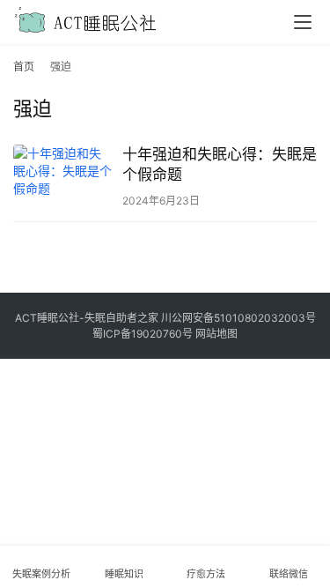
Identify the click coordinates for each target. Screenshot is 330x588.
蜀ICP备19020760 (137, 333)
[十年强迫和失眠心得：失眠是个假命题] (63, 176)
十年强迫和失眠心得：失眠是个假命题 (219, 164)
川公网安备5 (190, 317)
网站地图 (216, 333)
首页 (23, 66)
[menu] (302, 22)
